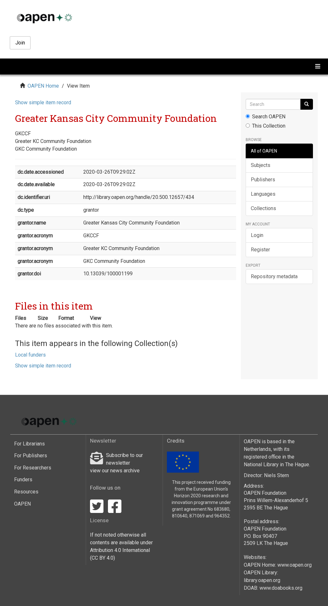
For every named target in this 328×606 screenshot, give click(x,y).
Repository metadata (274, 276)
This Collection (268, 126)
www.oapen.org (294, 565)
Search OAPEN (268, 117)
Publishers (263, 180)
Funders (23, 479)
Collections (263, 208)
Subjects (260, 165)
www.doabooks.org (280, 588)
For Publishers (30, 456)
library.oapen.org (262, 580)
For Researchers (32, 468)
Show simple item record (43, 102)
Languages (263, 194)
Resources (26, 492)
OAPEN (22, 504)
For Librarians (29, 444)
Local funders (30, 355)
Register (260, 250)
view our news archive (115, 471)
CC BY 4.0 (102, 558)
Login (257, 235)
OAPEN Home (43, 86)
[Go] (306, 104)
